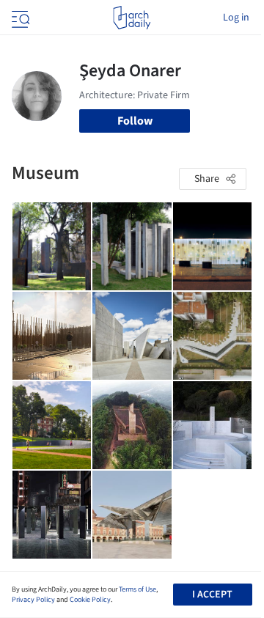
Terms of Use (137, 589)
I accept (212, 594)
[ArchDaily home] (131, 17)
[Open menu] (19, 17)
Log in (236, 17)
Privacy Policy (33, 600)
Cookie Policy (90, 600)
